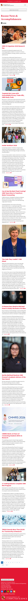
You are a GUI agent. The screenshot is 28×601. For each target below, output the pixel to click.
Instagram (8, 591)
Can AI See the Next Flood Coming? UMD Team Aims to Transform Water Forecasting (14, 193)
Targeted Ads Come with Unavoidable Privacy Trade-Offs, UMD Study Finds (13, 95)
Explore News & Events (14, 10)
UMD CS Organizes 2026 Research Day (13, 47)
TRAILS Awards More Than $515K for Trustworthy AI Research (13, 530)
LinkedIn (11, 591)
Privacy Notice (12, 594)
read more (11, 75)
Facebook (2, 591)
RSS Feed (14, 591)
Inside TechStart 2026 (9, 145)
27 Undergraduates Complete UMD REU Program (14, 485)
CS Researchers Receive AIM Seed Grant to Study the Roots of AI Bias (14, 307)
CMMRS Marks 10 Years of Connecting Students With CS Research (12, 436)
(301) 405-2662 (9, 589)
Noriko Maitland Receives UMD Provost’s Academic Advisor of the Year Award (14, 377)
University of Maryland (14, 1)
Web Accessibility (4, 594)
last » (7, 565)
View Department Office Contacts (7, 579)
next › (3, 565)
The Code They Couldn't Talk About (12, 260)
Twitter (5, 591)
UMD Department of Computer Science (11, 5)
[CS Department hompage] (14, 597)
